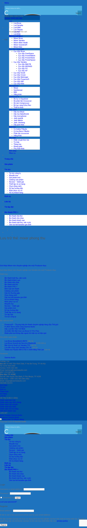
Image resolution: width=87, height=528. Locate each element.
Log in (18, 498)
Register (3, 525)
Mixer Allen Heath (21, 43)
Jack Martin (18, 120)
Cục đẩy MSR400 (25, 66)
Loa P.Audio (18, 30)
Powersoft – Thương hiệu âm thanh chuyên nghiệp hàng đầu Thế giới (31, 324)
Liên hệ (8, 202)
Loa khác (17, 34)
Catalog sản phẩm (16, 180)
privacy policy (62, 521)
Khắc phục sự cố (15, 190)
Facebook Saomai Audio (9, 417)
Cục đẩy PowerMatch (26, 56)
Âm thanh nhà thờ (15, 216)
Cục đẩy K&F (19, 81)
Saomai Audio (10, 357)
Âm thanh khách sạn (17, 220)
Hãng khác (18, 94)
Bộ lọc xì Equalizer (21, 99)
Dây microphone (20, 116)
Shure (16, 88)
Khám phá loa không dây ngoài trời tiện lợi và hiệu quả (25, 333)
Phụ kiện (12, 138)
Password (4, 493)
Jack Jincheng (19, 122)
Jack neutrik (18, 118)
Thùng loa (17, 144)
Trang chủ (9, 159)
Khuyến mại (13, 175)
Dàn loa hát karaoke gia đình (20, 224)
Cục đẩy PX (23, 68)
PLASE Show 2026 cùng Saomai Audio (20, 327)
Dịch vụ (8, 196)
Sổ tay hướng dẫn (16, 188)
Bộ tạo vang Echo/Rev (22, 105)
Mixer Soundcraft (20, 45)
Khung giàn (18, 146)
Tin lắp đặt (9, 207)
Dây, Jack (13, 110)
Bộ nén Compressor (21, 103)
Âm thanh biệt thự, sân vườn (20, 222)
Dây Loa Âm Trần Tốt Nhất (15, 329)
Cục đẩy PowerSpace (26, 60)
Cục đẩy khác (19, 83)
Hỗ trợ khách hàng (16, 193)
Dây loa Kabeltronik (21, 114)
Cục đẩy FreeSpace (26, 53)
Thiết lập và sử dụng (17, 184)
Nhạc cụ (12, 153)
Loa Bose (17, 23)
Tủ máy (16, 142)
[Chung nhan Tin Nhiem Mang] (12, 419)
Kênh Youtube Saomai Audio (11, 415)
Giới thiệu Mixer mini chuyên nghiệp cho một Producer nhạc (23, 266)
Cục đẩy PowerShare (26, 58)
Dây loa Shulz (19, 112)
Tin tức (8, 169)
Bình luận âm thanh (12, 289)
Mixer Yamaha (19, 40)
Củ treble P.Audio (20, 129)
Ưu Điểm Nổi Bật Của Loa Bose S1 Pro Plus (22, 331)
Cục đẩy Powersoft (21, 79)
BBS (15, 92)
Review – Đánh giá (16, 182)
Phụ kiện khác (19, 148)
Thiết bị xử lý (14, 97)
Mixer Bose (18, 38)
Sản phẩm (9, 164)
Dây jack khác (19, 125)
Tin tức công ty (15, 173)
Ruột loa (12, 127)
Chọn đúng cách (15, 186)
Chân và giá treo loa (21, 140)
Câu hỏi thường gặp (12, 293)
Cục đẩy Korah (19, 73)
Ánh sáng (12, 151)
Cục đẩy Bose (19, 51)
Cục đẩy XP (23, 71)
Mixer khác (18, 47)
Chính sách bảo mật (8, 400)
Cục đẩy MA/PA (24, 64)
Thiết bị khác (18, 107)
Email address (6, 511)
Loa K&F (17, 32)
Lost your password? (8, 502)
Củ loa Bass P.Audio (21, 131)
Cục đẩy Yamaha (20, 62)
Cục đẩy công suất (16, 49)
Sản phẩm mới (14, 177)
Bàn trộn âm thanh (16, 36)
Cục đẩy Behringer (21, 77)
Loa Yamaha (18, 25)
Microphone (13, 86)
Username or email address (11, 489)
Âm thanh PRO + (11, 212)
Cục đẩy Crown (20, 75)
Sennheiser (18, 90)
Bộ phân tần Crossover (23, 101)
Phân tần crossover (21, 133)
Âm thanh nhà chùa (16, 218)
